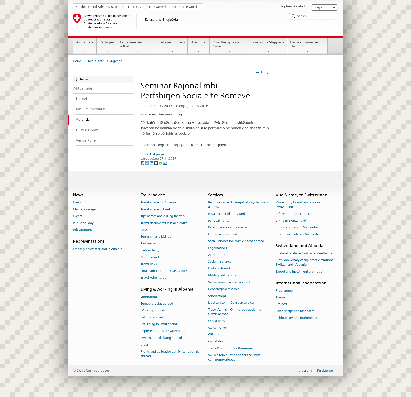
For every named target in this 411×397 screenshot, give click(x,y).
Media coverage (84, 209)
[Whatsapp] (161, 163)
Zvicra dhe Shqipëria (268, 42)
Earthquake (149, 243)
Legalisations (217, 248)
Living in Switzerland (291, 220)
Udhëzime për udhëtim (131, 44)
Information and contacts (294, 213)
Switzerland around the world (175, 7)
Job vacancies (82, 230)
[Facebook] (143, 163)
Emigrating (149, 296)
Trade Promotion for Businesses (230, 348)
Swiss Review (217, 328)
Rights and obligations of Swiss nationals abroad (170, 354)
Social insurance (219, 261)
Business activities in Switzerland (299, 234)
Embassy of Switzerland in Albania (97, 249)
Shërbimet (199, 42)
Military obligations (222, 275)
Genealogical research (224, 289)
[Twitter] (147, 163)
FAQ (144, 230)
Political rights (218, 220)
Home (77, 61)
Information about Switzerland (298, 227)
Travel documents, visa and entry (164, 223)
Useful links (216, 321)
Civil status (215, 341)
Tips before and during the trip (163, 216)
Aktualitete (85, 42)
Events (77, 216)
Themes (281, 297)
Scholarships (217, 296)
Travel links (149, 264)
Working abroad (152, 310)
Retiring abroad (152, 317)
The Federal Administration (100, 7)
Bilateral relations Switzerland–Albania (304, 253)
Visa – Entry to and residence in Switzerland (298, 205)
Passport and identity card (226, 213)
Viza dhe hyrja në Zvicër (225, 44)
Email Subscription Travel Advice (164, 271)
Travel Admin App (153, 277)
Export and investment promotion (300, 271)
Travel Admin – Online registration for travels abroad (235, 312)
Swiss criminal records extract (229, 282)
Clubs (144, 344)
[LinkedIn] (152, 163)
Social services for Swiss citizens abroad (236, 241)
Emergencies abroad (222, 234)
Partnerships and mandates (295, 311)
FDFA (137, 7)
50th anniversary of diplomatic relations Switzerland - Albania (304, 262)
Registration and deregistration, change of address (238, 205)
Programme (284, 290)
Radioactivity (150, 250)
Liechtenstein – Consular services (231, 303)
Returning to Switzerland (159, 324)
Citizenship (216, 334)
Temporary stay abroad (157, 303)
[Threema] (156, 163)
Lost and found (219, 268)
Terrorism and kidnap (156, 237)
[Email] (165, 163)
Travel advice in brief (155, 209)
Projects (281, 304)
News (77, 202)
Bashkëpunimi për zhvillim (304, 44)
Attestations (216, 255)
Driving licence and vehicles (227, 227)
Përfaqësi (107, 42)
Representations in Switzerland (163, 331)
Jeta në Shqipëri (172, 42)
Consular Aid (150, 257)
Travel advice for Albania (158, 202)
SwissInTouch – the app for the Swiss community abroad (234, 357)
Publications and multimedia (296, 318)
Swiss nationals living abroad (161, 338)
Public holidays (83, 223)
